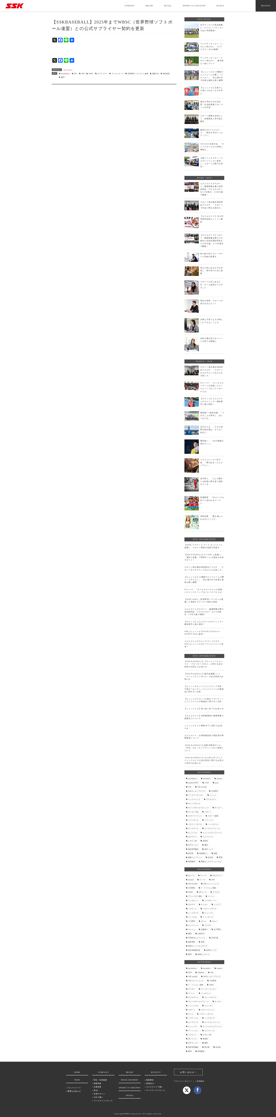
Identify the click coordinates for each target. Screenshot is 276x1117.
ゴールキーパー (210, 900)
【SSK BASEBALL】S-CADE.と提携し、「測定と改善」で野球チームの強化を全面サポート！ (204, 557)
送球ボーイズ (211, 950)
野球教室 (191, 862)
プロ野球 (191, 921)
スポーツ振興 (213, 816)
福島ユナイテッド (195, 857)
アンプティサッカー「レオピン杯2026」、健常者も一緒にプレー (212, 61)
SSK (189, 787)
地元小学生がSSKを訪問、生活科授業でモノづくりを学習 (211, 104)
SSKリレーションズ (211, 884)
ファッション (193, 1031)
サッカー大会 (193, 812)
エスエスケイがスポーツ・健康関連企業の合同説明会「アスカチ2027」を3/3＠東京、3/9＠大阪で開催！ (212, 189)
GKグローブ (217, 876)
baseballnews (65, 74)
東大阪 (190, 853)
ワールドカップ (118, 74)
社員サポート (99, 1094)
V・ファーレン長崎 (208, 888)
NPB (83, 74)
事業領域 (97, 1083)
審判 (63, 77)
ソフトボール (193, 820)
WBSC (91, 74)
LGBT (207, 783)
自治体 (210, 857)
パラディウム (193, 1018)
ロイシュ (191, 929)
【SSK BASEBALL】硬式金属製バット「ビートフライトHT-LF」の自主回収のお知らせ (204, 676)
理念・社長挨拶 (100, 1080)
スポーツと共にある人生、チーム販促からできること (211, 284)
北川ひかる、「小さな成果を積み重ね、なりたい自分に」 (211, 430)
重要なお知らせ (74, 1091)
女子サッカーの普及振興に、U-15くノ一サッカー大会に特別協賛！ (212, 28)
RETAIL (168, 6)
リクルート (192, 1035)
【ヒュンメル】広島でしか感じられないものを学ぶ (211, 90)
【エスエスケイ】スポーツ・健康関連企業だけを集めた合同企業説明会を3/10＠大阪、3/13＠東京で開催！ (212, 240)
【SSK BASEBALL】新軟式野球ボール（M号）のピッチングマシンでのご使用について (204, 748)
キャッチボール (194, 803)
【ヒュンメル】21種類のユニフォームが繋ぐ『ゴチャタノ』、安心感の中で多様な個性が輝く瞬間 (211, 76)
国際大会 (155, 74)
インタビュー (193, 900)
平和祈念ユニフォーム (196, 938)
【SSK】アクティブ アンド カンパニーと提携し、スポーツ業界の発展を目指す (203, 546)
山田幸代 (201, 934)
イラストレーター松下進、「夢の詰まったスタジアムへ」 (211, 462)
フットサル (192, 917)
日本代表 (214, 938)
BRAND (149, 6)
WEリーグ (203, 892)
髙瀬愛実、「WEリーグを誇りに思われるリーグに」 (212, 500)
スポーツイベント (195, 816)
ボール (203, 921)
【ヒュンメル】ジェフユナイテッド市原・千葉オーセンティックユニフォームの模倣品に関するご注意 (204, 689)
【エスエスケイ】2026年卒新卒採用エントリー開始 (212, 219)
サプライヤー (102, 74)
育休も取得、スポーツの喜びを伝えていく (211, 302)
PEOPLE (220, 6)
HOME (77, 1072)
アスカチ (216, 892)
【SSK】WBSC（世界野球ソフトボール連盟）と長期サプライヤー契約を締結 (203, 600)
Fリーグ (203, 876)
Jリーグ (202, 880)
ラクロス (207, 925)
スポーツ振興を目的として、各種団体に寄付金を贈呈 (211, 118)
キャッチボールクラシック (198, 808)
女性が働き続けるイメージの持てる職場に (211, 339)
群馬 (202, 942)
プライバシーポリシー (183, 1081)
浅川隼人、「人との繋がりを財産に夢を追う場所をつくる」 (211, 481)
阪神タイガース (204, 954)
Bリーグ (191, 876)
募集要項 (150, 1080)
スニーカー (208, 1006)
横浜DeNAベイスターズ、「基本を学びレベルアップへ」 (211, 133)
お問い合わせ (187, 1072)
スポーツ (207, 812)
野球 (220, 857)
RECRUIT (266, 6)
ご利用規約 (199, 1081)
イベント (213, 795)
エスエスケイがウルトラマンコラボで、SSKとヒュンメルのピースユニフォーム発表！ (204, 644)
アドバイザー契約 (195, 896)
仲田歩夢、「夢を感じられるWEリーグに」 (211, 517)
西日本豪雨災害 (194, 950)
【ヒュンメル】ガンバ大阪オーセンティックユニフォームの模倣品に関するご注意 (204, 700)
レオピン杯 (192, 841)
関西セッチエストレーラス (211, 862)
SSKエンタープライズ (196, 791)
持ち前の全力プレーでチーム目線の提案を (211, 255)
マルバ (214, 921)
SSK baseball (202, 787)
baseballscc (207, 779)
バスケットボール (195, 824)
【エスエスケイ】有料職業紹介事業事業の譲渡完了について (204, 717)
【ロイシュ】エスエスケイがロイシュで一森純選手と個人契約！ (211, 401)
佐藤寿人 (204, 929)
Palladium (201, 972)
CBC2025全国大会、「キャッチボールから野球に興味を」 (212, 147)
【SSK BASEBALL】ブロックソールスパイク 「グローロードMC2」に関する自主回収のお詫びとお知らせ (203, 664)
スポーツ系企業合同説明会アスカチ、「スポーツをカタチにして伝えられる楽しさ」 (211, 371)
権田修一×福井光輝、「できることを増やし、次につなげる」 (212, 415)
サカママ (191, 904)
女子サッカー (193, 845)
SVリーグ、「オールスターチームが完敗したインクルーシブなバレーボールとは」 (212, 387)
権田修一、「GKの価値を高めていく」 (212, 442)
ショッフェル (193, 1006)
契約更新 (166, 74)
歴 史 (95, 1090)
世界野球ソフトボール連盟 (138, 74)
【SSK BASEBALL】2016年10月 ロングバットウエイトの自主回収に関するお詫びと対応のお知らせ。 (204, 760)
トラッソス (208, 820)
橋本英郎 (191, 942)
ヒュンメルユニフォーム (212, 833)
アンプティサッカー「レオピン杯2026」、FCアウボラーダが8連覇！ (211, 46)
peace (217, 783)
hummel (219, 779)
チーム (190, 1014)
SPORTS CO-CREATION (194, 6)
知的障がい (203, 853)
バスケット (192, 909)
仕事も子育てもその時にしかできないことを (211, 320)
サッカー (218, 808)
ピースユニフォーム (212, 828)
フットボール (208, 917)
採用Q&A (150, 1083)
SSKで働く (98, 1097)
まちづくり (192, 837)
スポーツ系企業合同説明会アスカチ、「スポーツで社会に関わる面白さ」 (211, 205)
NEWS (77, 1080)
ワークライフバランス (103, 1101)
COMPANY (129, 6)
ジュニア (217, 904)
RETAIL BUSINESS (129, 1080)
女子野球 (217, 929)
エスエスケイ (211, 799)
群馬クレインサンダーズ (197, 946)
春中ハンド (208, 849)
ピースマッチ (193, 828)
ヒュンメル (192, 833)
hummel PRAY (193, 783)
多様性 (205, 841)
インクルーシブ (194, 799)
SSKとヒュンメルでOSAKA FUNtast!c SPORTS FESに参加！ (202, 632)
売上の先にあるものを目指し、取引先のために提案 (211, 270)
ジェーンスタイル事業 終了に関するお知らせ (203, 727)
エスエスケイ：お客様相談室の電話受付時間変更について (204, 736)
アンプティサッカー (196, 795)
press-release (68, 70)
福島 (215, 853)
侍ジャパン (192, 1039)
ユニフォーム (208, 837)
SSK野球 (214, 791)
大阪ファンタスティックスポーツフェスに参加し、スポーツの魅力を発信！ (211, 162)
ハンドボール (213, 824)
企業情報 (97, 1087)
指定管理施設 (193, 849)
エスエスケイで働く (154, 1087)
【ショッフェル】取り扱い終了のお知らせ (204, 709)
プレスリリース (74, 1088)
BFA (75, 74)
